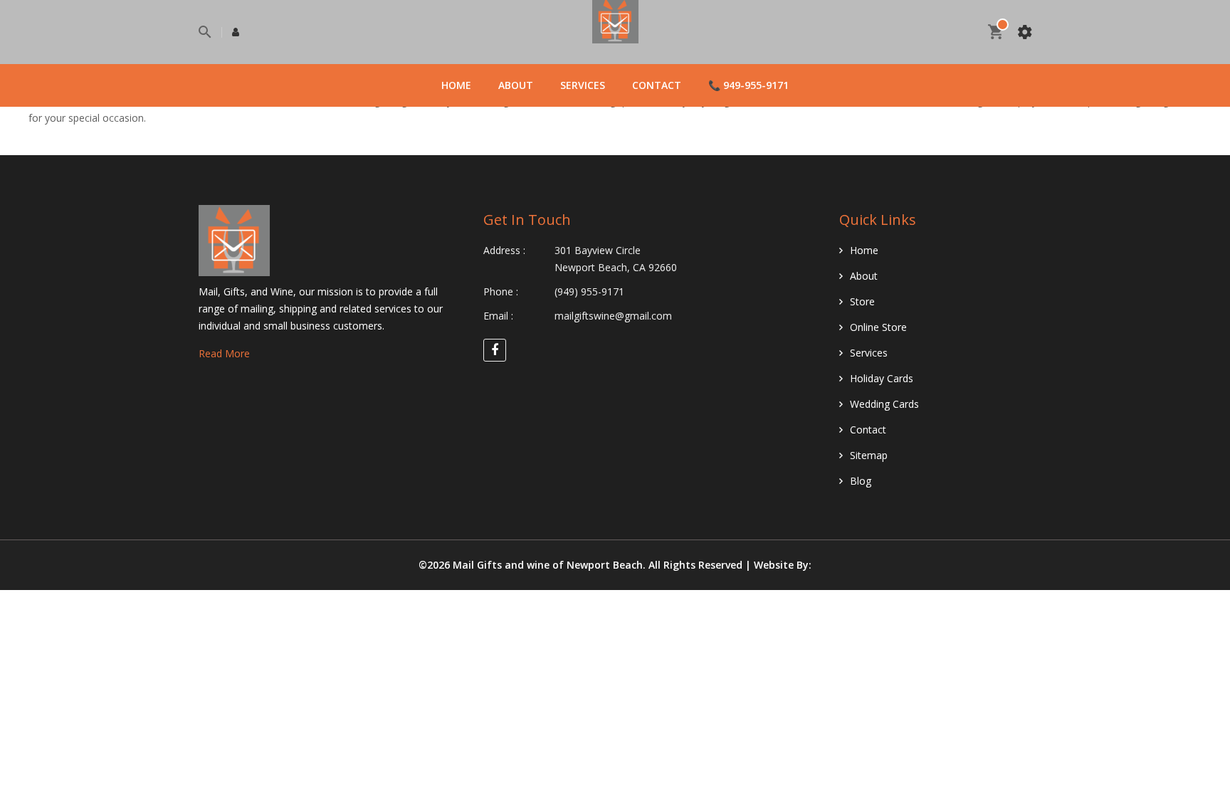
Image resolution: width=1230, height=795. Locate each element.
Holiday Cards (881, 378)
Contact (656, 85)
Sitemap (869, 455)
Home (456, 85)
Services (582, 85)
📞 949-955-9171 (748, 85)
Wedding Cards (884, 404)
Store (862, 301)
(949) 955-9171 (589, 291)
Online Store (878, 327)
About (515, 85)
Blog (860, 481)
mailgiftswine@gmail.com (613, 315)
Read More (224, 353)
